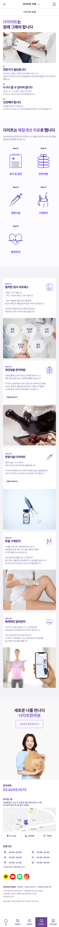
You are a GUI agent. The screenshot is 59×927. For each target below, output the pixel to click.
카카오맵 (11, 836)
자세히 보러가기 (12, 397)
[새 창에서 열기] (6, 877)
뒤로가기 (4, 4)
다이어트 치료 (29, 4)
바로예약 (41, 924)
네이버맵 (29, 836)
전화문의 (18, 924)
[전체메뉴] (54, 4)
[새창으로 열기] (29, 820)
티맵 (47, 836)
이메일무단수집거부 (44, 887)
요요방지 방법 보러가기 (29, 724)
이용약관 (20, 887)
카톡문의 (29, 924)
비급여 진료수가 (30, 887)
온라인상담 (53, 924)
